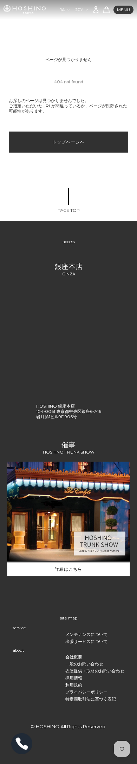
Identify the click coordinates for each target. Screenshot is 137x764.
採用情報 (73, 678)
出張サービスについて (86, 641)
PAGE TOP (69, 210)
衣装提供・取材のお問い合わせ (94, 671)
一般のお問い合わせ (84, 664)
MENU (123, 9)
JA (62, 9)
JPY (79, 9)
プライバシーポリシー (86, 692)
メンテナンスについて (86, 634)
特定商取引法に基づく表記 (90, 699)
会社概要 (73, 657)
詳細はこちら (68, 569)
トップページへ (68, 142)
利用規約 (73, 685)
